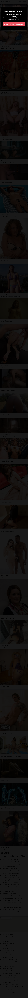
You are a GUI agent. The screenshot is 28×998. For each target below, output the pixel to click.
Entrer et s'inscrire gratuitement (14, 24)
